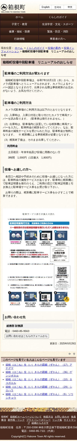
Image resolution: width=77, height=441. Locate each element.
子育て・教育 (19, 24)
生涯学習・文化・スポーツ (57, 24)
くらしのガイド (58, 17)
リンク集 (57, 420)
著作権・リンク (16, 420)
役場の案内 (54, 47)
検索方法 (48, 416)
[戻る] (70, 353)
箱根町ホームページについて (26, 416)
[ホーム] (13, 11)
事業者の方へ (58, 38)
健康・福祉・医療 (19, 31)
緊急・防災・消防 (57, 31)
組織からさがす (40, 423)
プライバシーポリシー (38, 420)
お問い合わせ (62, 416)
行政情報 (19, 38)
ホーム (19, 17)
